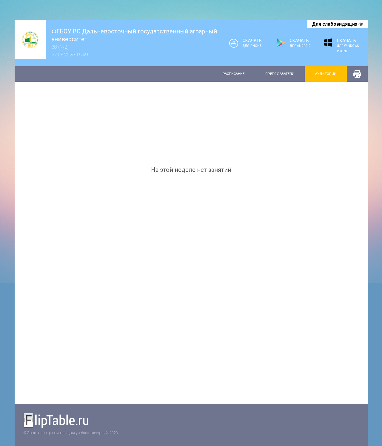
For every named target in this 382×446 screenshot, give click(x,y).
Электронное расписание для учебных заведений (58, 421)
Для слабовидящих (335, 24)
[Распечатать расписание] (357, 74)
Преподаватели (279, 74)
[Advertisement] (191, 123)
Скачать (252, 42)
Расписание (233, 74)
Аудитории (325, 74)
